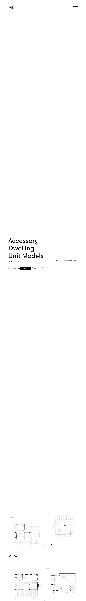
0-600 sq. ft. (13, 268)
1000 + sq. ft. (37, 268)
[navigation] (75, 7)
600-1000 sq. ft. (25, 268)
